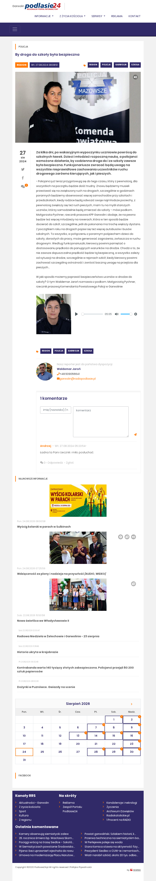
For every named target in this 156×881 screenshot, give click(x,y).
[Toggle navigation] (15, 29)
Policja (106, 64)
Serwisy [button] (97, 16)
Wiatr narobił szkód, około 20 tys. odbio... (111, 855)
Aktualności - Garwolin (34, 803)
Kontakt (135, 16)
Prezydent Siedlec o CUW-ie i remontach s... (113, 851)
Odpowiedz (55, 463)
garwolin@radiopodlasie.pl (78, 379)
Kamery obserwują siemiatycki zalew (44, 834)
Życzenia (113, 807)
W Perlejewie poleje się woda (104, 842)
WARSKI (137, 870)
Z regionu (25, 820)
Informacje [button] (43, 16)
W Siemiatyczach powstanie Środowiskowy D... (47, 847)
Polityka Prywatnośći (81, 867)
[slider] (92, 314)
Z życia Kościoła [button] (71, 16)
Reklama (117, 16)
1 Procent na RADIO (119, 820)
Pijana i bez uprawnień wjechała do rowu (46, 851)
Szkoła (135, 64)
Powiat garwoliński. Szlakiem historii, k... (110, 834)
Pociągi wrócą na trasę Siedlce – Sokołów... (47, 842)
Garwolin (18, 6)
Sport (22, 811)
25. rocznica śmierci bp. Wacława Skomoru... (47, 838)
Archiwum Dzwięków (120, 811)
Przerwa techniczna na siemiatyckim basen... (113, 838)
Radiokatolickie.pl (118, 815)
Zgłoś (70, 463)
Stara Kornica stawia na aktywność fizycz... (113, 847)
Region (21, 64)
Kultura (24, 815)
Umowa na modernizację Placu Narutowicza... (47, 855)
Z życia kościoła (29, 807)
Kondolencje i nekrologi (122, 803)
